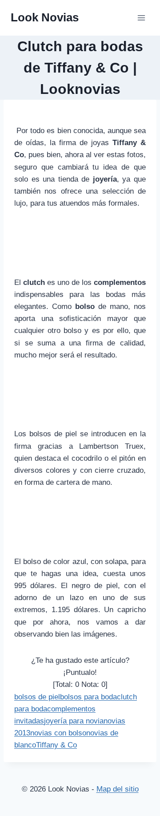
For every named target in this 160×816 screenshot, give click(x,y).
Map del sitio (117, 789)
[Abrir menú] (141, 17)
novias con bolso (58, 733)
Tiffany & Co (56, 745)
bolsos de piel (37, 697)
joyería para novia (74, 721)
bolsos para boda (88, 697)
